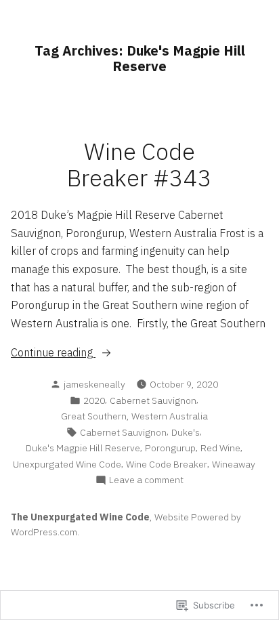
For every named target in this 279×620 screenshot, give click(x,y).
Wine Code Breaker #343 (139, 164)
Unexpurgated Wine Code (67, 464)
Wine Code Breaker (166, 464)
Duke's (185, 432)
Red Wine (220, 448)
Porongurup (170, 448)
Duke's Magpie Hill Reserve (83, 448)
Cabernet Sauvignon (153, 400)
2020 (94, 400)
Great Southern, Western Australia (134, 416)
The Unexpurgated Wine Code (80, 517)
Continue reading (53, 353)
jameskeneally (94, 384)
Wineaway (233, 464)
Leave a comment (146, 480)
